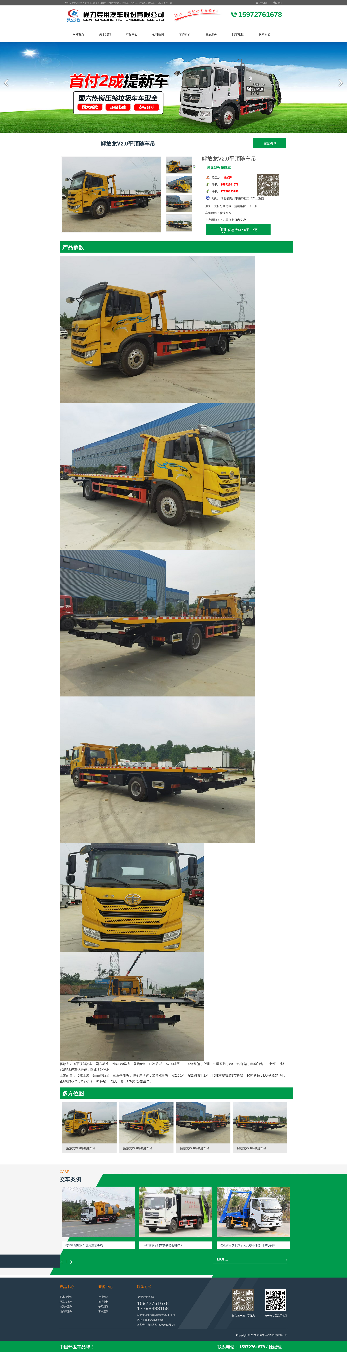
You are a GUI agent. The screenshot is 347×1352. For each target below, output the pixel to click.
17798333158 (153, 1308)
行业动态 (103, 1296)
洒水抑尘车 (66, 1296)
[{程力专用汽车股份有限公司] (143, 15)
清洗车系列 (66, 1306)
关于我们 (105, 34)
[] (89, 1122)
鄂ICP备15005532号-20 (161, 1324)
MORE (252, 1259)
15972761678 (153, 1303)
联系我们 (264, 2)
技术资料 (103, 1301)
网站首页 (78, 34)
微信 (280, 2)
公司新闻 (158, 34)
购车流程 (238, 34)
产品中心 (131, 34)
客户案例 (184, 34)
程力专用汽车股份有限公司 (272, 1335)
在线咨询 (270, 143)
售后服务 (211, 34)
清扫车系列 (66, 1311)
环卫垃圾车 (66, 1301)
